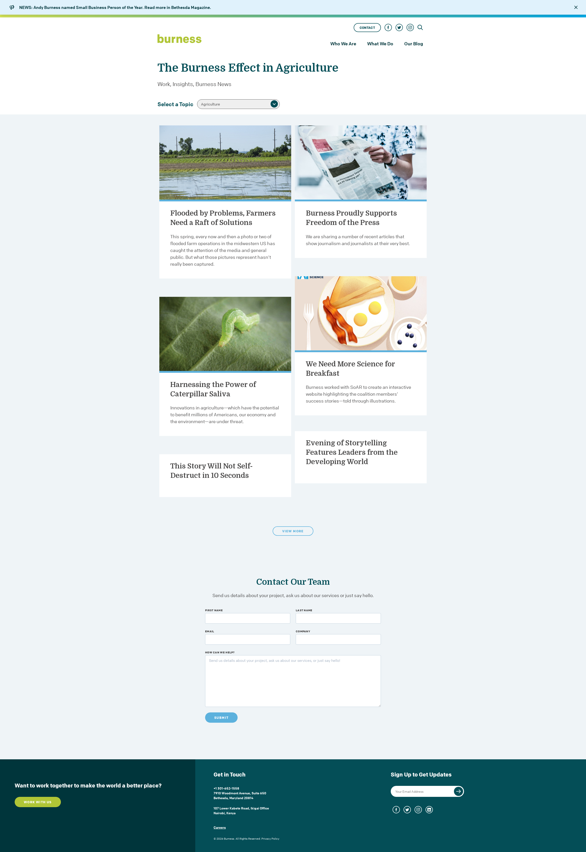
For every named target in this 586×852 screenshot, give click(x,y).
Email (209, 631)
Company (303, 631)
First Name (214, 610)
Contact (367, 27)
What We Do (380, 43)
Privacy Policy (270, 838)
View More (293, 531)
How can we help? (220, 652)
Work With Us (38, 802)
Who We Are (343, 43)
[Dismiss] (576, 7)
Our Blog (413, 43)
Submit (221, 717)
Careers (220, 827)
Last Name (304, 610)
